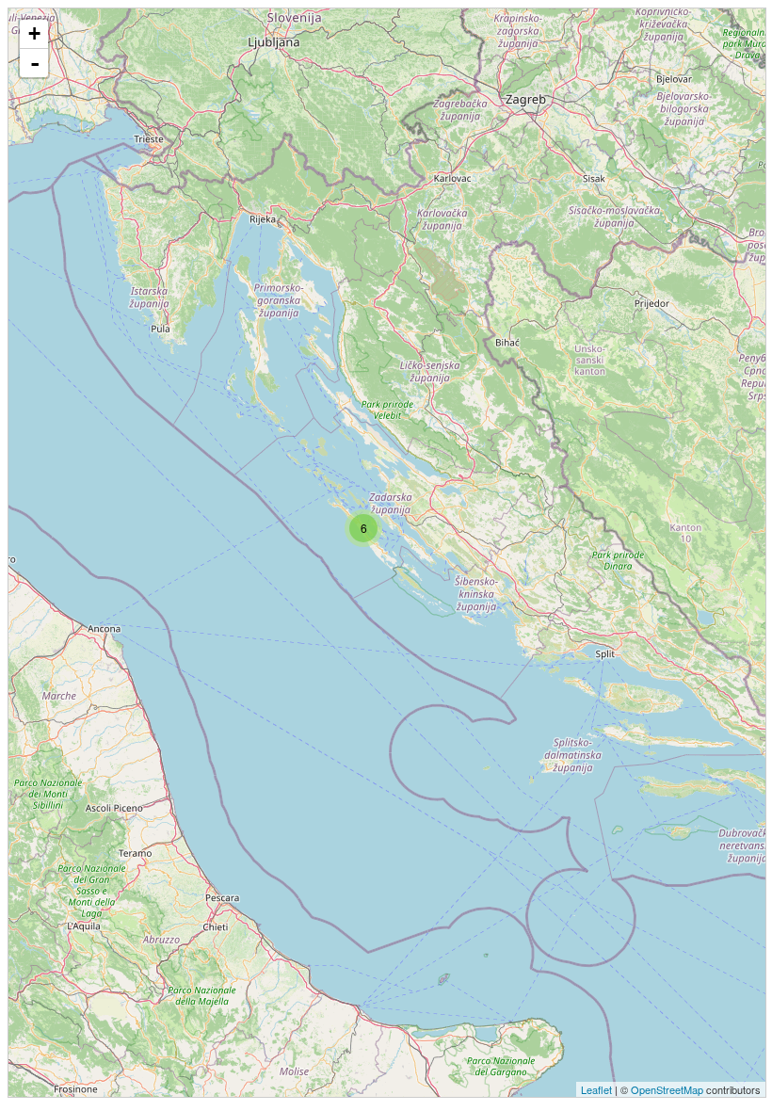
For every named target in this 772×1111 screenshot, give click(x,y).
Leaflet (596, 1089)
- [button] (34, 63)
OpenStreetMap (667, 1089)
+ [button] (34, 33)
